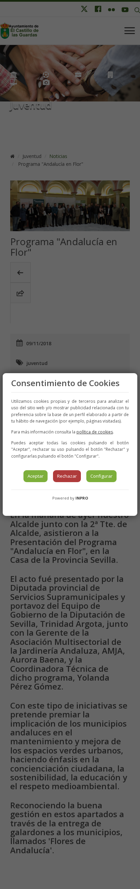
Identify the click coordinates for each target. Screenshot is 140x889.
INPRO (81, 498)
